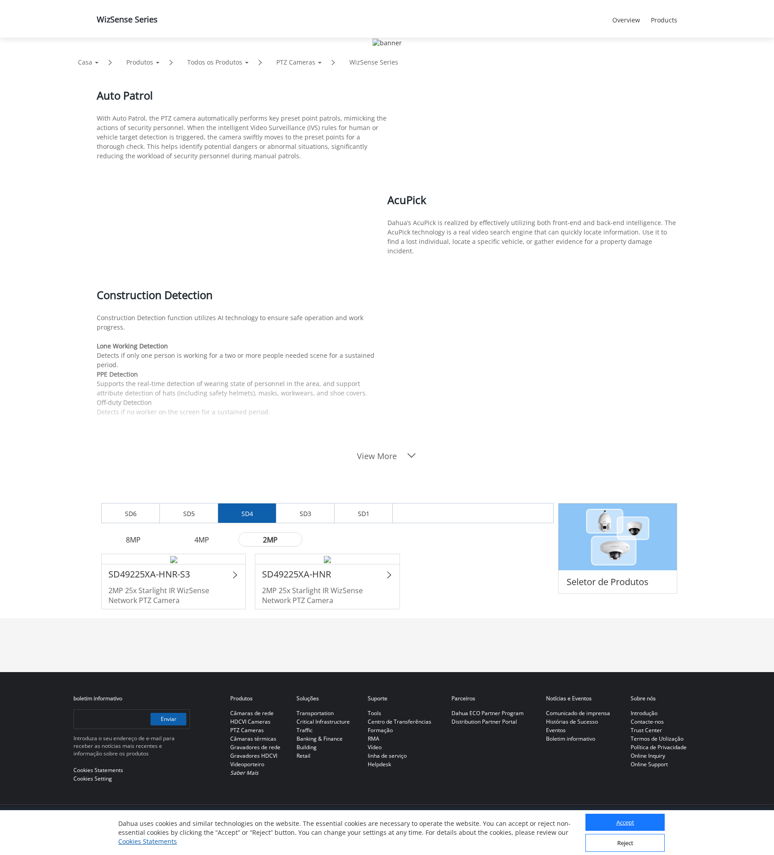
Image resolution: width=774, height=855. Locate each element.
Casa (85, 62)
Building (307, 747)
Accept (625, 822)
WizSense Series (373, 62)
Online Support (649, 764)
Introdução (644, 713)
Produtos (139, 62)
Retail (303, 756)
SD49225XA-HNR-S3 (149, 574)
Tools (374, 713)
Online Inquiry (648, 756)
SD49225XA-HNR (296, 574)
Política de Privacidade (659, 747)
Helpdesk (379, 764)
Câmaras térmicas (253, 738)
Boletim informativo (570, 738)
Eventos (556, 730)
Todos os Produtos (214, 62)
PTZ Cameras (295, 62)
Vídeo (375, 747)
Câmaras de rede (252, 713)
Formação (380, 730)
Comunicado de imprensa (578, 713)
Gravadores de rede (255, 747)
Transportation (315, 713)
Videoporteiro (247, 764)
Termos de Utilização (657, 738)
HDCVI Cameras (250, 721)
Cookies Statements (147, 841)
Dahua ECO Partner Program (488, 713)
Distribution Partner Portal (484, 721)
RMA (373, 738)
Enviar (168, 719)
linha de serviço (387, 756)
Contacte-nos (647, 721)
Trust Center (646, 730)
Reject (625, 843)
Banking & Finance (320, 738)
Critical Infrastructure (323, 721)
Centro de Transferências (399, 721)
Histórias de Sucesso (572, 721)
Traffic (305, 730)
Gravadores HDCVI (253, 756)
